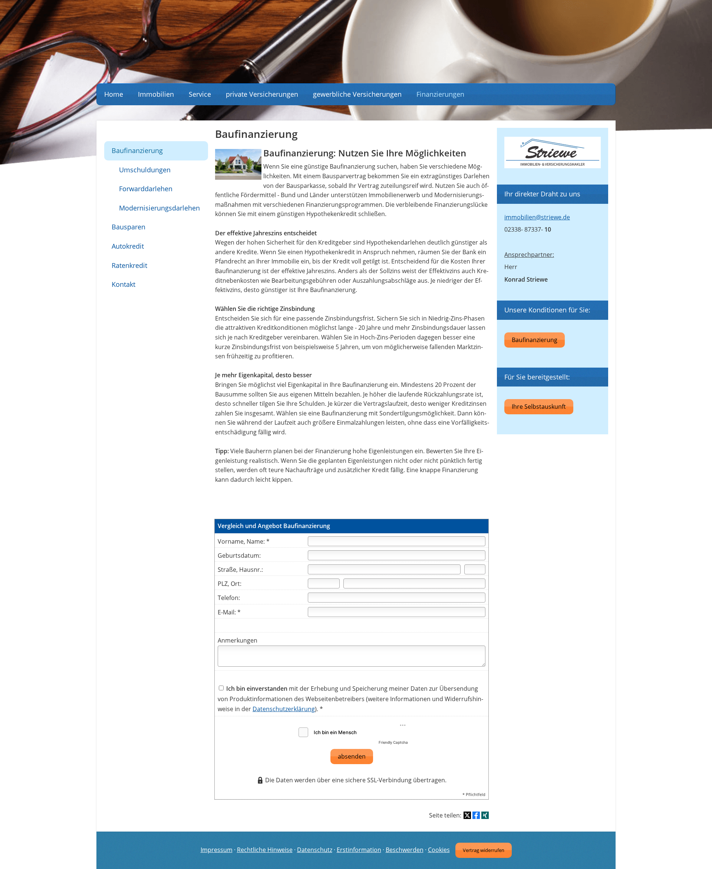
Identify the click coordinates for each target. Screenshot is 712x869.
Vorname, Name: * (244, 541)
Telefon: (229, 598)
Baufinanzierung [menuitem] (137, 150)
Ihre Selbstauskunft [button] (539, 406)
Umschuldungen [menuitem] (145, 169)
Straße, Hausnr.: (240, 569)
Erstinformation (359, 850)
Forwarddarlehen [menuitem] (145, 188)
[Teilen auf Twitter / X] (467, 815)
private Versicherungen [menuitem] (262, 94)
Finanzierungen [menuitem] (440, 94)
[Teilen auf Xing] (485, 815)
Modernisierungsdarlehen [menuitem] (159, 207)
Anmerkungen (237, 640)
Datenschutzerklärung (284, 709)
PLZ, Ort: (229, 584)
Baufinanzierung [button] (534, 340)
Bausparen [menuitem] (128, 226)
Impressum (217, 850)
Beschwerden (404, 850)
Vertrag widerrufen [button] (483, 850)
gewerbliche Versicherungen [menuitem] (357, 94)
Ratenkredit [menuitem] (129, 265)
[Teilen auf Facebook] (476, 815)
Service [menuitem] (200, 94)
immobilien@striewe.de (537, 217)
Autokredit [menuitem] (128, 246)
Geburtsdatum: (239, 555)
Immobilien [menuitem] (156, 94)
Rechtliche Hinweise (265, 850)
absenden (352, 756)
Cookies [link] (439, 850)
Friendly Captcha (393, 742)
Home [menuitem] (113, 94)
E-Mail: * (229, 612)
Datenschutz (314, 850)
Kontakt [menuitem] (123, 284)
